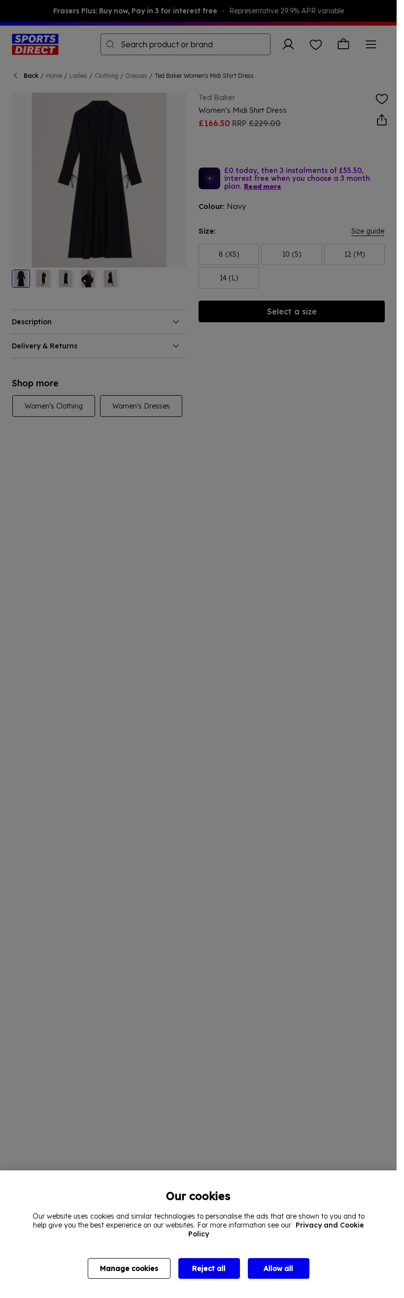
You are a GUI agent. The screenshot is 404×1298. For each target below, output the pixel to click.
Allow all (278, 1268)
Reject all (209, 1268)
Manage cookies (129, 1268)
